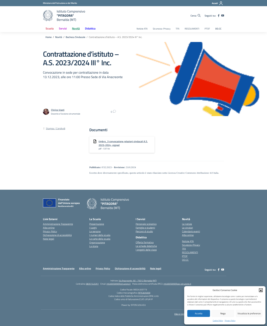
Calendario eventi (191, 231)
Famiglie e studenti (145, 228)
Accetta (198, 313)
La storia (93, 246)
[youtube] (222, 15)
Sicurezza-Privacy (161, 28)
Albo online (49, 228)
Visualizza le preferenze (249, 313)
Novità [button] (76, 28)
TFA (177, 28)
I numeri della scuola (99, 235)
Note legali (48, 239)
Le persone (95, 231)
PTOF (207, 28)
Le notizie (187, 224)
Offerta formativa (145, 242)
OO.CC (218, 28)
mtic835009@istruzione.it (118, 283)
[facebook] (218, 15)
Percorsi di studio (144, 231)
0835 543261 (92, 283)
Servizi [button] (63, 28)
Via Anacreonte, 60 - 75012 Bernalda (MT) (138, 280)
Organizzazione (97, 242)
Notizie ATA (142, 28)
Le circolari (187, 228)
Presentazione (96, 224)
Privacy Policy (230, 320)
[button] (260, 290)
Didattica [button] (90, 28)
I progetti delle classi (146, 250)
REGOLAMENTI (192, 28)
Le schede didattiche (146, 246)
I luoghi (93, 228)
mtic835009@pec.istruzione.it (177, 283)
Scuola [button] (50, 28)
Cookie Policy (218, 320)
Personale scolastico (146, 224)
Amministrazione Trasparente (58, 224)
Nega (223, 313)
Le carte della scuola (99, 239)
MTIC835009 (144, 292)
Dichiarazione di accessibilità (57, 235)
